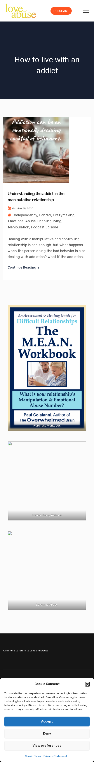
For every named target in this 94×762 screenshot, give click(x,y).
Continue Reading (22, 267)
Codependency (24, 215)
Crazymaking (64, 215)
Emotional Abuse (22, 221)
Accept (47, 721)
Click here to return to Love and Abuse (25, 650)
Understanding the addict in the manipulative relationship (36, 197)
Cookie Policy (33, 756)
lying (57, 221)
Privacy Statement (55, 756)
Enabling (44, 221)
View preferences (47, 746)
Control (45, 215)
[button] (87, 684)
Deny (47, 733)
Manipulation (18, 227)
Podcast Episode (44, 227)
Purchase (61, 11)
